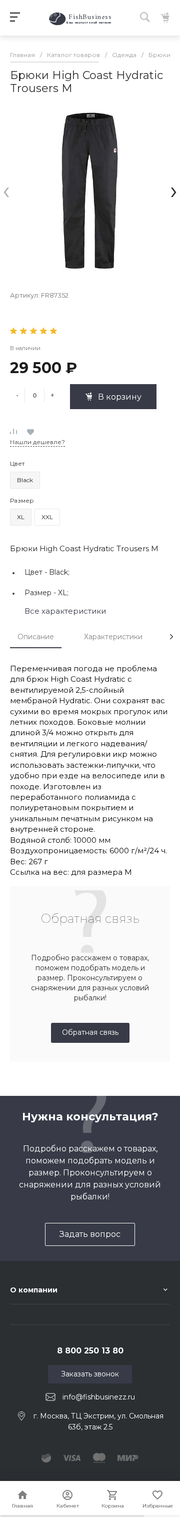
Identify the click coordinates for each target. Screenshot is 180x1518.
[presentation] (6, 190)
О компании (34, 1289)
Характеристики (113, 636)
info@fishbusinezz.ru (98, 1396)
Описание (36, 636)
